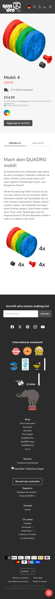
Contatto (27, 523)
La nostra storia (27, 538)
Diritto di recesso (40, 581)
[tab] (15, 142)
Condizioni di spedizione (27, 463)
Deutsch (29, 7)
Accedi (28, 509)
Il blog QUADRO (26, 496)
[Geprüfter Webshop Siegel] (27, 469)
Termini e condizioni (21, 578)
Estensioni (27, 427)
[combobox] (29, 7)
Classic (7, 113)
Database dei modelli (26, 492)
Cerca (27, 449)
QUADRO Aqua (28, 441)
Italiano (25, 571)
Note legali (37, 578)
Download (26, 527)
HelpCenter (26, 530)
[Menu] (50, 7)
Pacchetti (27, 430)
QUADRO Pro (27, 438)
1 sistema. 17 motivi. (27, 534)
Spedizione (23, 101)
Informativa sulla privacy (18, 581)
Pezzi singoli (27, 434)
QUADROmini (27, 445)
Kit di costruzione (27, 423)
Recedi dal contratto (27, 481)
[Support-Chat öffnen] (49, 593)
